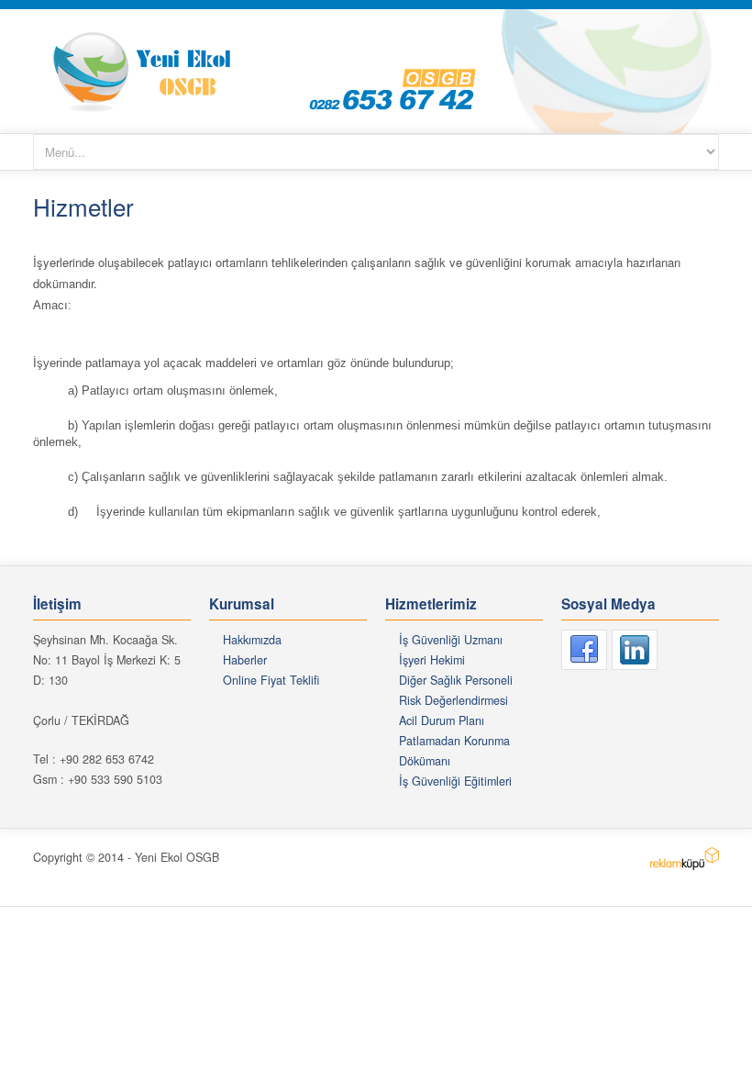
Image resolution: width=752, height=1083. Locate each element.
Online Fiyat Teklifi (271, 680)
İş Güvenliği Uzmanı (451, 639)
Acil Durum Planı (441, 720)
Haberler (245, 660)
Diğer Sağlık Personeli (456, 680)
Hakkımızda (252, 639)
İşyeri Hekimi (432, 660)
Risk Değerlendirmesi (453, 700)
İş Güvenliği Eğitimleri (455, 781)
